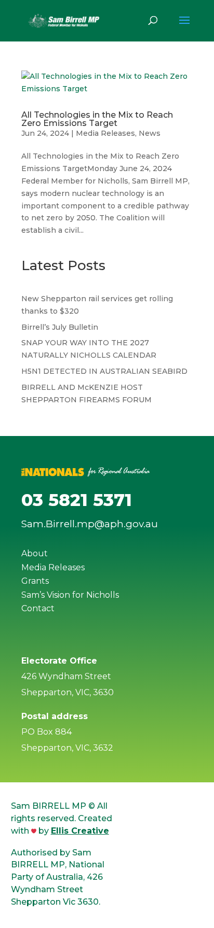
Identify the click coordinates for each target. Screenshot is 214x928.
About (34, 553)
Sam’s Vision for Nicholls (70, 595)
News (149, 133)
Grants (35, 581)
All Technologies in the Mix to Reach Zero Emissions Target (97, 119)
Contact (38, 608)
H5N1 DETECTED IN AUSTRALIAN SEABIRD (104, 371)
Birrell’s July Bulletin (59, 327)
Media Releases (105, 133)
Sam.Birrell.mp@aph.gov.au (89, 524)
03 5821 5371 (76, 499)
